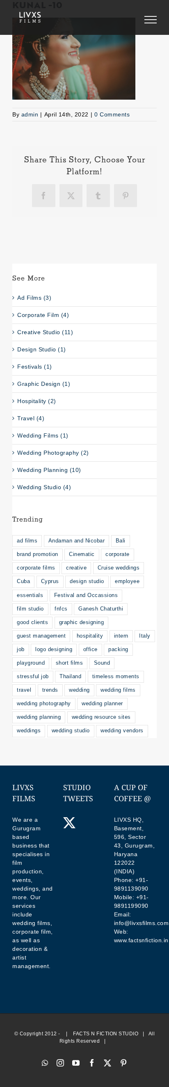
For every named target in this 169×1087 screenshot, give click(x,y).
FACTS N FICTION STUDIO (105, 1034)
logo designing (53, 649)
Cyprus (50, 581)
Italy (145, 636)
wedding (79, 690)
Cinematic (82, 554)
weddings (29, 731)
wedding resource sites (101, 717)
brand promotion (37, 554)
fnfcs (61, 609)
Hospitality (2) (36, 401)
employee (127, 581)
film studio (30, 609)
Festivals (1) (34, 366)
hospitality (90, 636)
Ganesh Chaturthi (100, 609)
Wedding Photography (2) (53, 452)
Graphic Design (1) (43, 384)
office (90, 649)
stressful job (33, 676)
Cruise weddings (119, 568)
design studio (87, 581)
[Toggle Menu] (150, 19)
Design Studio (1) (41, 349)
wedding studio (71, 731)
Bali (121, 541)
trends (50, 690)
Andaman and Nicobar (76, 541)
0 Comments (112, 114)
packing (118, 649)
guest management (41, 636)
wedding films (118, 690)
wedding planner (102, 703)
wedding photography (44, 703)
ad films (27, 541)
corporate (117, 554)
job (21, 649)
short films (69, 663)
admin (30, 114)
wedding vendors (122, 731)
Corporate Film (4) (43, 315)
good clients (32, 622)
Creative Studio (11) (45, 332)
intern (121, 636)
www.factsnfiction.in (141, 940)
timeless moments (115, 676)
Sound (102, 663)
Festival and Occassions (86, 595)
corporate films (36, 568)
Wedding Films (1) (43, 435)
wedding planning (39, 717)
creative (76, 568)
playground (31, 663)
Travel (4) (30, 418)
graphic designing (81, 622)
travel (24, 690)
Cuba (23, 581)
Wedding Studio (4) (44, 487)
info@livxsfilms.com (141, 923)
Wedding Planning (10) (49, 470)
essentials (30, 595)
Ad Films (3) (34, 297)
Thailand (70, 676)
